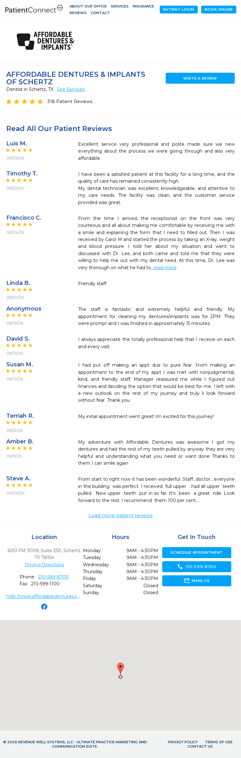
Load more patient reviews (120, 515)
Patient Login (178, 9)
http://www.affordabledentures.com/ (46, 596)
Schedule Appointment (196, 552)
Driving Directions (44, 564)
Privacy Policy (183, 742)
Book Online (219, 9)
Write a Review (200, 78)
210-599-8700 (53, 577)
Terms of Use (219, 742)
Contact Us (200, 746)
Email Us (197, 581)
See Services (71, 89)
